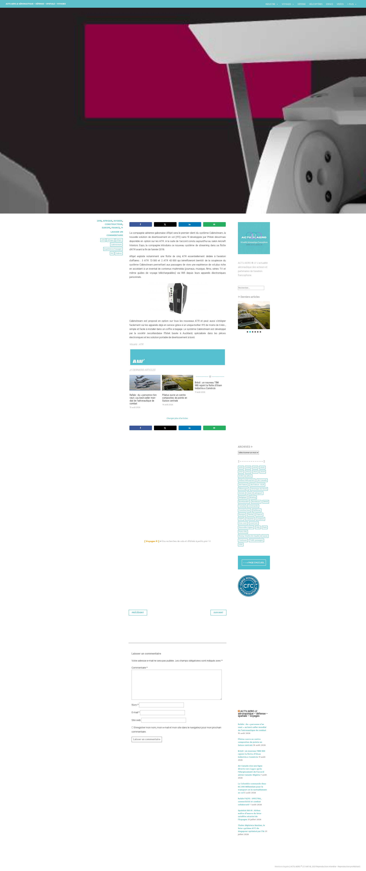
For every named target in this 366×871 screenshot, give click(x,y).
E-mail (136, 712)
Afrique (107, 221)
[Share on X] (165, 224)
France (116, 228)
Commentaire (140, 667)
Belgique (242, 497)
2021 (241, 471)
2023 (255, 471)
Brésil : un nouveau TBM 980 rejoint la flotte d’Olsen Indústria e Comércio (208, 385)
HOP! (241, 519)
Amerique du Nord (259, 489)
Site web (136, 720)
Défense (302, 4)
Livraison (260, 519)
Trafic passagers (256, 540)
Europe (106, 228)
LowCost (254, 523)
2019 (255, 467)
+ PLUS (350, 4)
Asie (249, 493)
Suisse (264, 536)
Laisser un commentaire (115, 233)
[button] (254, 315)
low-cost (243, 523)
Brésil (265, 501)
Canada (242, 506)
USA (240, 544)
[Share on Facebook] (140, 224)
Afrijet (119, 240)
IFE (112, 253)
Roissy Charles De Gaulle (249, 536)
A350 (241, 476)
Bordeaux (256, 501)
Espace (329, 4)
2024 (262, 471)
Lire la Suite (107, 141)
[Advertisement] (178, 464)
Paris (265, 527)
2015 (241, 467)
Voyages (286, 4)
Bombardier (244, 501)
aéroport (258, 493)
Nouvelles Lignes (246, 527)
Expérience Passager (113, 249)
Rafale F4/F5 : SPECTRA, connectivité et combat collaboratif (249, 801)
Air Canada (262, 480)
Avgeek (118, 221)
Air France (243, 484)
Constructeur (113, 224)
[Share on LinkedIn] (190, 224)
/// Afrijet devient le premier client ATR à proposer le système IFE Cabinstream (178, 123)
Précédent (138, 612)
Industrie (270, 4)
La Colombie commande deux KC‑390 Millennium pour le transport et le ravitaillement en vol (252, 788)
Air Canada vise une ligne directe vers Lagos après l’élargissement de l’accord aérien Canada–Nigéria (251, 770)
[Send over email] (214, 224)
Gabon (119, 253)
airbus (248, 476)
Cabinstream (116, 244)
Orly (258, 527)
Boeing (253, 497)
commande (253, 506)
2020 (262, 467)
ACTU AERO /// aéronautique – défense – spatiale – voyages (36, 4)
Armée (242, 493)
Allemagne (243, 489)
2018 (99, 221)
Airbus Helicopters (246, 480)
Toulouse (243, 540)
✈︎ (122, 228)
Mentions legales (282, 866)
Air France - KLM (257, 484)
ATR (103, 240)
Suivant (218, 612)
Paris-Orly (243, 531)
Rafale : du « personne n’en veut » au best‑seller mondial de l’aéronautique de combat (143, 399)
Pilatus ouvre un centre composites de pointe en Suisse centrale (174, 398)
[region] (254, 317)
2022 (248, 471)
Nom (135, 704)
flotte (250, 514)
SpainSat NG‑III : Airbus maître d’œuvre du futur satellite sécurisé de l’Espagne (249, 815)
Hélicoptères (316, 4)
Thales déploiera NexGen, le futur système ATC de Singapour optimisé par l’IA (251, 828)
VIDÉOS (340, 4)
